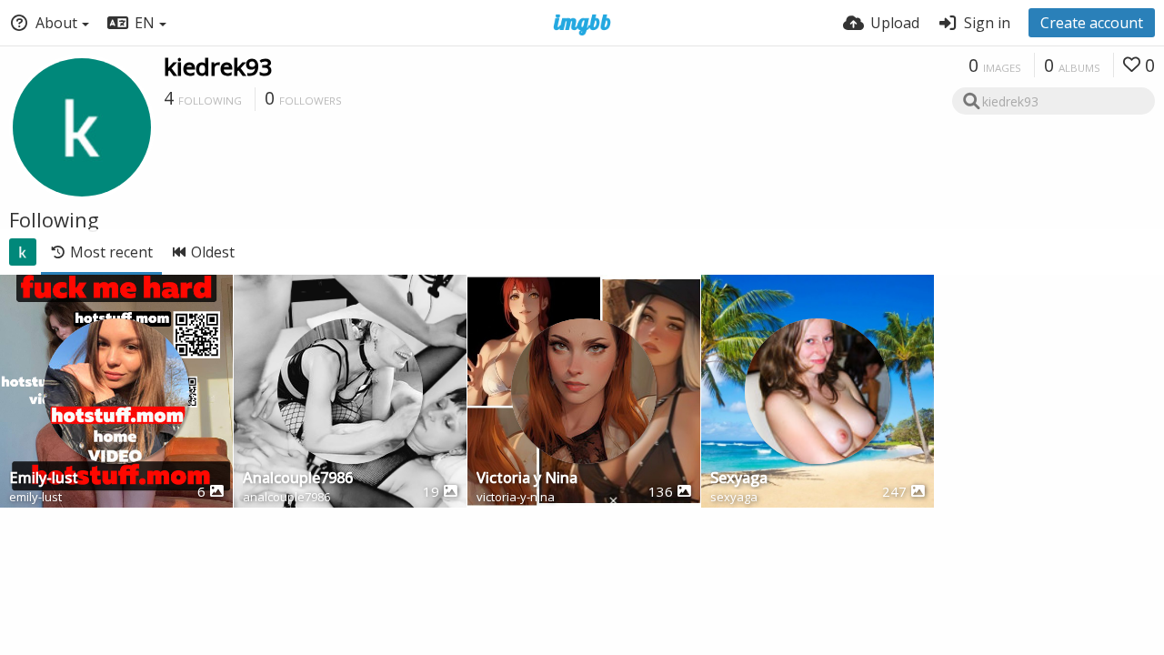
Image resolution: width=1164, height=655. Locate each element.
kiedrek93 (218, 66)
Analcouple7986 (298, 479)
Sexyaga (739, 479)
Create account (1091, 23)
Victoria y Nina (527, 479)
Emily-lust (43, 479)
